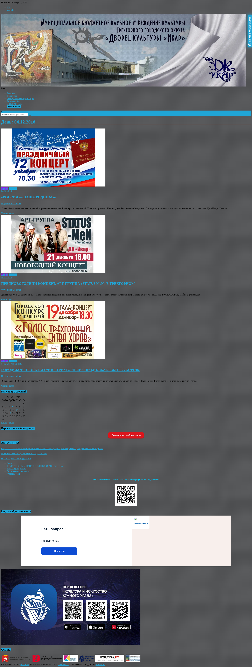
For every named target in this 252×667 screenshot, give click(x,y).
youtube (10, 10)
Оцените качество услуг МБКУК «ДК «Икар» (24, 453)
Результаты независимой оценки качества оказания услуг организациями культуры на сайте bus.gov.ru (52, 448)
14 (17, 410)
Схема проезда (14, 104)
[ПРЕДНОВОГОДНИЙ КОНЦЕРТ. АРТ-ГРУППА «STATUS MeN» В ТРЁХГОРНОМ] (53, 272)
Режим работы (14, 101)
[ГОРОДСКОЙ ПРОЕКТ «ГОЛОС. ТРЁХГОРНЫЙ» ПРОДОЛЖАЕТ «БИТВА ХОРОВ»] (53, 358)
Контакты (12, 96)
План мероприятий (16, 468)
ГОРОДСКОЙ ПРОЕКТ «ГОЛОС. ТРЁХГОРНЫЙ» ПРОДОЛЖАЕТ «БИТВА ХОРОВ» (70, 370)
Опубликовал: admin (11, 203)
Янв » (11, 422)
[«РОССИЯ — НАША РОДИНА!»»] (53, 186)
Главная (11, 93)
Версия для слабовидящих (126, 435)
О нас (10, 463)
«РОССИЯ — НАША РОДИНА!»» (28, 197)
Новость (13, 188)
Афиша (4, 188)
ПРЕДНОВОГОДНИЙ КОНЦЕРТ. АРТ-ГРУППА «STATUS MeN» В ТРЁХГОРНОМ (68, 283)
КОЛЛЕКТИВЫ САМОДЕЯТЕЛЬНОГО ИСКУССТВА (35, 466)
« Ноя (4, 422)
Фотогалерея (13, 474)
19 (10, 413)
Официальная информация (20, 98)
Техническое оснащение (19, 471)
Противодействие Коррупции (16, 458)
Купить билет (14, 107)
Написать (59, 551)
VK (8, 7)
